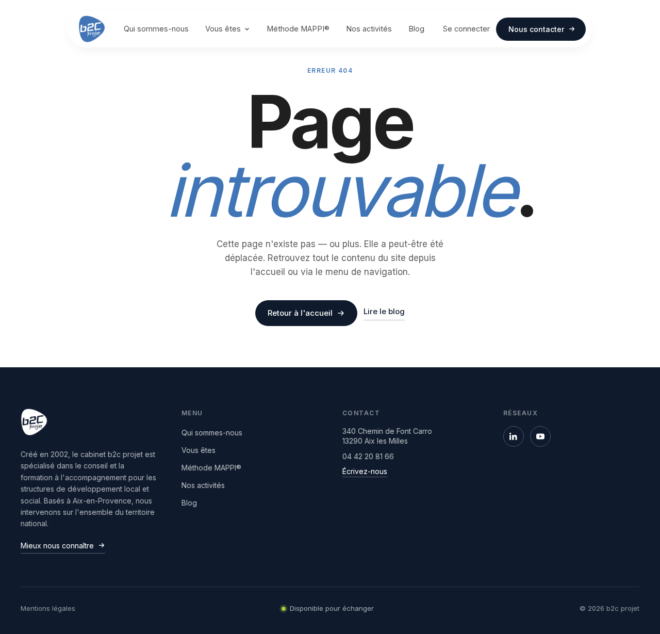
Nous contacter (536, 29)
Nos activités (369, 28)
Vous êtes (223, 28)
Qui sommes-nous (156, 28)
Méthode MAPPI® (298, 28)
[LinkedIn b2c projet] (513, 436)
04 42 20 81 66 (368, 456)
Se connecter (466, 28)
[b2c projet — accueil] (91, 28)
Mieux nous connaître (57, 545)
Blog (416, 28)
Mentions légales (48, 608)
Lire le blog (384, 311)
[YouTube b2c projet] (540, 436)
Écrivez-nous (364, 471)
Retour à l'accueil (300, 313)
